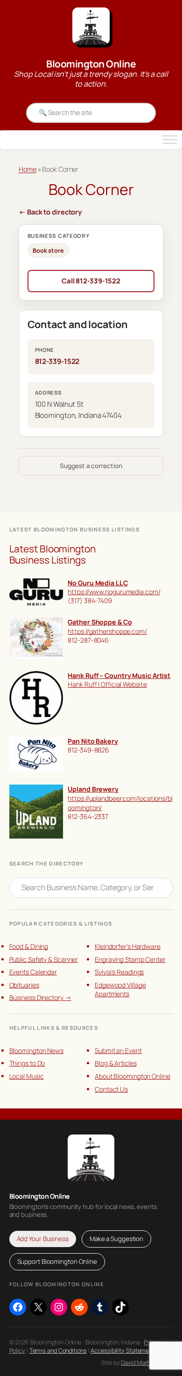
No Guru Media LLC (97, 582)
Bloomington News (36, 1050)
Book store (48, 250)
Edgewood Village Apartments (120, 989)
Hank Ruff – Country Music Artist (119, 675)
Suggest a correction (91, 465)
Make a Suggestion (116, 1239)
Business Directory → (40, 997)
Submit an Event (118, 1050)
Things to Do (27, 1063)
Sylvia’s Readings (119, 971)
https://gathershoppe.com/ (107, 631)
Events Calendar (33, 971)
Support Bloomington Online (57, 1261)
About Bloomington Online (132, 1076)
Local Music (26, 1076)
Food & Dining (29, 946)
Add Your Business (43, 1239)
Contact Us (111, 1089)
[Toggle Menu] (169, 139)
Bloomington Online (91, 63)
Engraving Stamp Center (130, 959)
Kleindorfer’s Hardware (128, 946)
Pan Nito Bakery (93, 741)
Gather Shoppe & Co (100, 622)
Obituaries (24, 984)
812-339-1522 (57, 361)
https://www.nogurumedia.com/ (114, 591)
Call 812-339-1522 (91, 280)
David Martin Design (147, 1362)
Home (27, 169)
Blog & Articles (116, 1063)
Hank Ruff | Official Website (107, 684)
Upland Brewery (93, 789)
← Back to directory (50, 211)
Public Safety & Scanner (43, 959)
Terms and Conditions (58, 1350)
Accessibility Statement (122, 1350)
